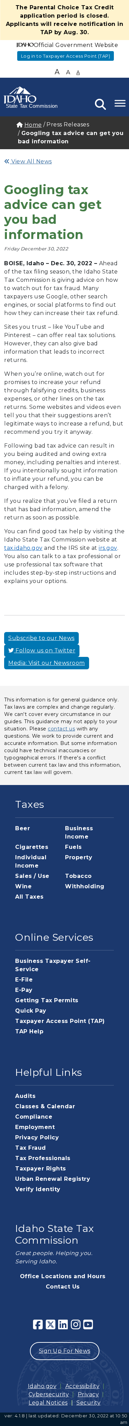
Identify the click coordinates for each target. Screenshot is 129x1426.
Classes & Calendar (45, 1106)
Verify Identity (38, 1189)
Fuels (73, 847)
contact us (61, 729)
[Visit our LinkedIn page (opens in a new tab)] (64, 1326)
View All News (31, 161)
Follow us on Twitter (45, 650)
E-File (24, 979)
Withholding (85, 886)
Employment (35, 1127)
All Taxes (29, 896)
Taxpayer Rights (40, 1168)
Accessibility (82, 1386)
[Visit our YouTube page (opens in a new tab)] (89, 1326)
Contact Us (63, 1286)
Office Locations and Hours (63, 1276)
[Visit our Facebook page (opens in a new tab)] (39, 1326)
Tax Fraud (30, 1148)
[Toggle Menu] (120, 103)
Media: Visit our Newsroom (46, 663)
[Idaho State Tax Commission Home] (31, 96)
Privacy (88, 1394)
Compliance (33, 1116)
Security (88, 1402)
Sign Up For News (64, 1351)
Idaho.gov (42, 1386)
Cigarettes (31, 847)
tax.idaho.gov (23, 548)
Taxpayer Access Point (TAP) (60, 1021)
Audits (25, 1096)
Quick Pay (30, 1010)
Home (33, 125)
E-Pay (24, 990)
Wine (23, 886)
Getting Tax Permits (46, 1000)
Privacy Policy (37, 1137)
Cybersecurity (49, 1394)
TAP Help (29, 1031)
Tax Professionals (43, 1158)
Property (78, 857)
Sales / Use (32, 876)
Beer (22, 828)
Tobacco (78, 876)
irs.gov (108, 548)
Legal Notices (48, 1402)
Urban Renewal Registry (52, 1179)
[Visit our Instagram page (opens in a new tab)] (77, 1326)
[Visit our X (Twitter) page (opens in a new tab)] (52, 1326)
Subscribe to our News (41, 638)
